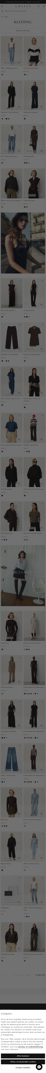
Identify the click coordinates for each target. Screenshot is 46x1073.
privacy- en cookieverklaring (31, 1047)
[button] (39, 1066)
